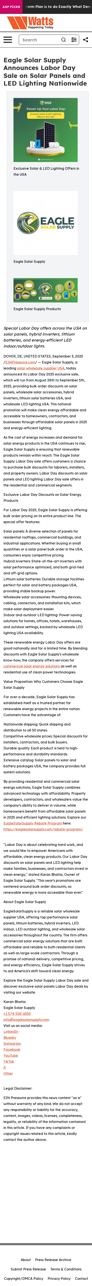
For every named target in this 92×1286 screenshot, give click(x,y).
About (26, 1260)
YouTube (10, 1055)
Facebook (11, 1049)
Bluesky (9, 1037)
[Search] (63, 40)
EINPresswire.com (20, 362)
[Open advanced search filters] (74, 40)
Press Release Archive (53, 1260)
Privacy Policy (59, 1278)
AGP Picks (11, 7)
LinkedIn (10, 1031)
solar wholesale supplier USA (40, 368)
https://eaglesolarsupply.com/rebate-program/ (43, 829)
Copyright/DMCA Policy (23, 1278)
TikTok (8, 1061)
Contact (81, 1278)
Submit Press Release (28, 1269)
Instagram (12, 1043)
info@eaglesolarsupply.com (26, 1019)
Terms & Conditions (66, 1269)
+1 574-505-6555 (17, 1014)
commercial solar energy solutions (31, 666)
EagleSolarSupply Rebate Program (32, 823)
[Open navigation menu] (7, 39)
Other (8, 1073)
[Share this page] (86, 39)
